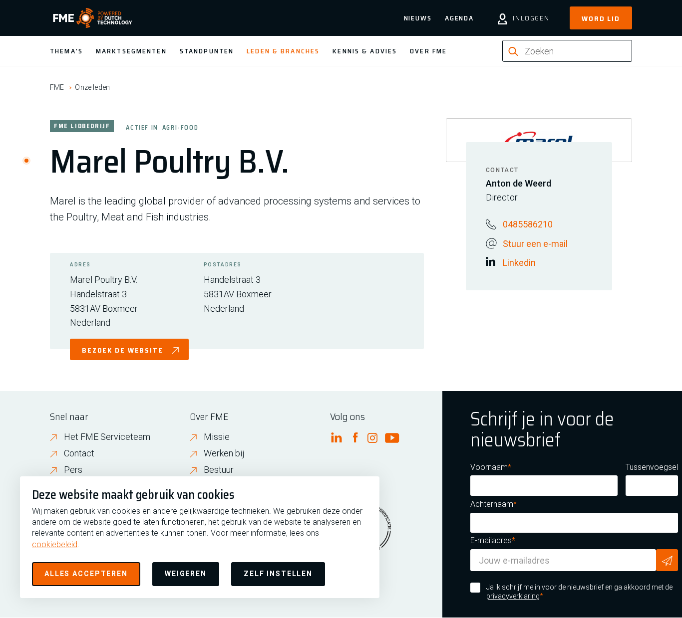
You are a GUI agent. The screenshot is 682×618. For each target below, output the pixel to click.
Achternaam (491, 504)
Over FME (428, 50)
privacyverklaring (513, 596)
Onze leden (92, 87)
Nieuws (418, 17)
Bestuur (219, 469)
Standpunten (207, 50)
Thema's (66, 50)
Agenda (459, 17)
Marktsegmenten (131, 50)
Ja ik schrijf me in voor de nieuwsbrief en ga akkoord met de (579, 591)
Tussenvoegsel (652, 467)
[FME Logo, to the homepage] (92, 18)
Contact (79, 453)
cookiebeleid (54, 544)
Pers (73, 469)
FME (57, 87)
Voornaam (489, 467)
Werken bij (224, 453)
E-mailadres (491, 540)
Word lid (601, 18)
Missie (217, 436)
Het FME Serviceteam (107, 436)
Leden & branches (283, 50)
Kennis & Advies (365, 50)
